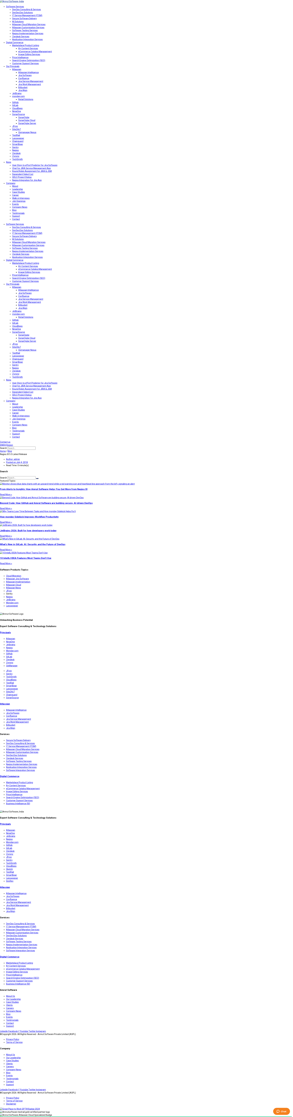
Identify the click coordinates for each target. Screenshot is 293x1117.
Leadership (17, 189)
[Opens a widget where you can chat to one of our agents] (281, 1111)
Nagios (15, 150)
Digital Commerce (14, 42)
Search (3, 448)
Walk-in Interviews (21, 198)
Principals (5, 632)
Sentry (15, 147)
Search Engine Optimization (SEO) (28, 60)
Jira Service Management (30, 81)
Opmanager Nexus (27, 132)
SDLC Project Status (22, 177)
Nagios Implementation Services (27, 33)
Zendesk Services (20, 36)
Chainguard (17, 141)
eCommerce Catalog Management (35, 51)
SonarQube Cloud (26, 120)
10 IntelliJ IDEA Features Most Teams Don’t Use (25, 558)
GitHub (15, 102)
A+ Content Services (28, 48)
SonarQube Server (27, 123)
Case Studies (18, 192)
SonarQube (23, 117)
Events (15, 204)
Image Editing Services (29, 54)
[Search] (37, 478)
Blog (14, 210)
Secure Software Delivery (24, 18)
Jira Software (25, 75)
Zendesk (16, 153)
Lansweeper (18, 138)
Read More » (6, 494)
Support (16, 216)
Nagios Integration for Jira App (27, 180)
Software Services (15, 6)
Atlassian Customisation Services (28, 27)
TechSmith (17, 159)
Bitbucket (22, 87)
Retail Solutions (25, 99)
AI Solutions (18, 21)
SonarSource (18, 114)
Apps (8, 162)
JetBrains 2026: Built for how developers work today (28, 530)
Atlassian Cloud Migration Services (28, 24)
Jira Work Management (29, 84)
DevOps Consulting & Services (26, 9)
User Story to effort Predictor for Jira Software (34, 165)
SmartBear (17, 144)
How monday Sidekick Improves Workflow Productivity (29, 516)
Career (15, 195)
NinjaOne (16, 111)
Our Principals (12, 66)
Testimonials (18, 213)
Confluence (23, 78)
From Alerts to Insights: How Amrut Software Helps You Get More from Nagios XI (43, 489)
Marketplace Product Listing (25, 45)
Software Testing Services (25, 30)
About (15, 186)
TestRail (16, 135)
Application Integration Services (27, 39)
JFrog (15, 126)
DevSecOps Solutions (22, 12)
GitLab (15, 105)
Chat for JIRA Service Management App (31, 168)
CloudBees (17, 108)
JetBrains (17, 93)
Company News (19, 207)
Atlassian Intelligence (28, 72)
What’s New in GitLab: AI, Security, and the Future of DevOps (32, 544)
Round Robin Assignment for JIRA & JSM (32, 171)
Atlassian (16, 69)
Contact (16, 219)
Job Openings (18, 201)
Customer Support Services (25, 63)
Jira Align (22, 90)
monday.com (18, 96)
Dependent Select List (22, 174)
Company (10, 183)
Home (3, 451)
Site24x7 (16, 129)
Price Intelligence (20, 57)
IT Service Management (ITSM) (27, 15)
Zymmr (15, 156)
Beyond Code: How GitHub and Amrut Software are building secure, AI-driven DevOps (46, 503)
